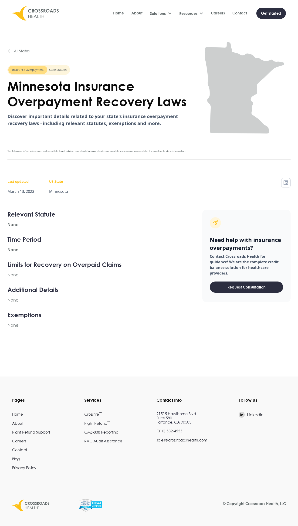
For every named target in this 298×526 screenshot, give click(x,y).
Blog (16, 458)
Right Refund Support (31, 432)
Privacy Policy (24, 467)
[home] (35, 13)
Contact (239, 13)
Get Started (271, 13)
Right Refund (97, 423)
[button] (161, 13)
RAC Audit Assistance (103, 440)
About (136, 13)
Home (118, 13)
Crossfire (93, 414)
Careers (218, 13)
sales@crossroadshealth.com (181, 440)
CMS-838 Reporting (101, 432)
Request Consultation (246, 287)
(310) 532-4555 (169, 430)
